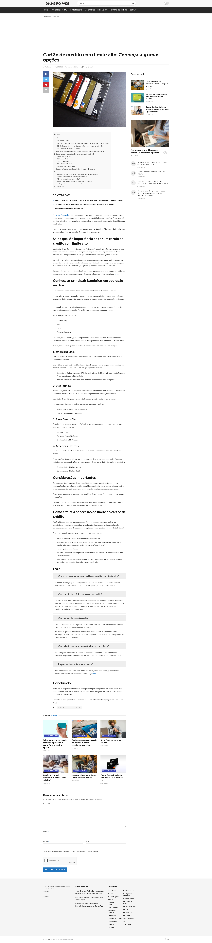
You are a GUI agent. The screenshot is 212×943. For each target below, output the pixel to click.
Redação (48, 67)
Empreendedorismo (115, 918)
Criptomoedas (75, 10)
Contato (134, 10)
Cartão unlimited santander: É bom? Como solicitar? (54, 777)
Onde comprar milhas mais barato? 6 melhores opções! (145, 151)
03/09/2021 (104, 783)
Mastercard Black (65, 156)
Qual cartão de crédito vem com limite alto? (73, 176)
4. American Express (66, 164)
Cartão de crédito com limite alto (69, 708)
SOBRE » (46, 896)
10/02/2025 (76, 748)
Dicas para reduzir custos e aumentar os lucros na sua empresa (152, 163)
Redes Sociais (128, 912)
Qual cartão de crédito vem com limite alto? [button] (80, 594)
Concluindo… (60, 186)
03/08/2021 (150, 101)
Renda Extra (102, 10)
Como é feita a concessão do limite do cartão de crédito (75, 169)
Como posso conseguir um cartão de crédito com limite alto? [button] (88, 576)
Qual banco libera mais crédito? (69, 179)
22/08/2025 (47, 750)
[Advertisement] (106, 34)
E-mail (46, 841)
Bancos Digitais (113, 897)
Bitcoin (110, 900)
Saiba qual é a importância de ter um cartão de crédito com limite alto (80, 151)
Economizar (112, 915)
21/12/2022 (104, 745)
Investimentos (128, 898)
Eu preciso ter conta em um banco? (70, 184)
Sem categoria (128, 918)
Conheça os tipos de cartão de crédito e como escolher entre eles (81, 146)
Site (87, 841)
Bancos (110, 894)
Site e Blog (127, 924)
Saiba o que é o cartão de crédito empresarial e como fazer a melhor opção (84, 143)
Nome (46, 831)
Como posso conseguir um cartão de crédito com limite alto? (78, 174)
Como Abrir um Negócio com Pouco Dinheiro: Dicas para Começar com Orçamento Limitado (151, 193)
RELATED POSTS (65, 141)
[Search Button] (133, 3)
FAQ (57, 172)
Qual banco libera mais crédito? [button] (74, 618)
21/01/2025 (150, 89)
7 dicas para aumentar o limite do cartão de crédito (157, 96)
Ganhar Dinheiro (129, 891)
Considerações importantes (66, 166)
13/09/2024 (150, 114)
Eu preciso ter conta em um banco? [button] (75, 664)
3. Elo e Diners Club (65, 161)
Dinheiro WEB (52, 939)
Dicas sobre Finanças (112, 911)
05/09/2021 (47, 783)
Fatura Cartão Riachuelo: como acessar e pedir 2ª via (111, 777)
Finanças (111, 924)
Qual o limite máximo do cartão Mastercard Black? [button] (83, 646)
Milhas (125, 909)
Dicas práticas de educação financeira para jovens (157, 83)
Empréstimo (112, 921)
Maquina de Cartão (127, 902)
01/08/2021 (59, 67)
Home (45, 16)
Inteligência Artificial (127, 895)
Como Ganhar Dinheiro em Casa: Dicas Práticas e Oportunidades (157, 109)
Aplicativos (90, 10)
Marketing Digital (59, 10)
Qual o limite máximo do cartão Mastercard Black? (75, 181)
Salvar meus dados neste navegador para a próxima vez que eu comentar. (72, 851)
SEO (124, 921)
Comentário (48, 804)
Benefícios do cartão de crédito (70, 149)
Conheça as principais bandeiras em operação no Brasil (75, 154)
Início (45, 10)
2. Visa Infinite (63, 159)
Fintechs (111, 927)
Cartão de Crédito (119, 10)
